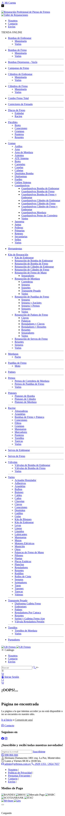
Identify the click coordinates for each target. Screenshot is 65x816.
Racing (18, 116)
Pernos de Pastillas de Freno (29, 384)
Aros (17, 149)
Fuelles (18, 179)
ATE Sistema (21, 158)
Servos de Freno (16, 456)
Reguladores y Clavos (32, 323)
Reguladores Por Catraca (28, 612)
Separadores (27, 275)
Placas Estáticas (23, 561)
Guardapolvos (22, 185)
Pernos (11, 377)
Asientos (19, 155)
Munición (20, 546)
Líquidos (19, 531)
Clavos (25, 317)
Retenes (19, 233)
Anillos (18, 146)
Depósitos (20, 510)
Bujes (18, 125)
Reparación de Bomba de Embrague (34, 260)
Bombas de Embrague (19, 38)
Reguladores (21, 567)
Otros (17, 549)
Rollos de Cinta (23, 576)
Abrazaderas (21, 411)
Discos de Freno (16, 110)
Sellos (18, 239)
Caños (18, 498)
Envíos (11, 661)
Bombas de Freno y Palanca (29, 417)
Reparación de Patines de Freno (31, 314)
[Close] (2, 804)
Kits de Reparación (18, 254)
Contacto (13, 658)
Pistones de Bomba (25, 396)
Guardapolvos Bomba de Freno (37, 191)
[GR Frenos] (16, 647)
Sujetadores (21, 582)
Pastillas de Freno (17, 362)
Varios (18, 44)
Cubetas (19, 170)
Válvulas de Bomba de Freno (30, 468)
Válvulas (12, 462)
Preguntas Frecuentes (19, 775)
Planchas (19, 564)
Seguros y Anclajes (31, 302)
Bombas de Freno (17, 50)
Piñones (19, 555)
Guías (18, 516)
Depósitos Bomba (24, 173)
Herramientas (15, 248)
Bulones (19, 492)
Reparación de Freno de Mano (31, 272)
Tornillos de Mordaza (26, 630)
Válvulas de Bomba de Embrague (32, 465)
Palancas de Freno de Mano (29, 552)
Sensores (26, 308)
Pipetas (18, 558)
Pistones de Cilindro (25, 399)
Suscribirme (39, 751)
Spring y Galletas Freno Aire (30, 618)
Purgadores (14, 639)
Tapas (18, 585)
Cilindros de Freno (18, 86)
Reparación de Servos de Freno (31, 338)
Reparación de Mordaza (27, 278)
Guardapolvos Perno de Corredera (39, 215)
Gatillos (19, 513)
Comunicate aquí (24, 719)
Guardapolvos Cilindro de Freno (38, 203)
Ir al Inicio (6, 719)
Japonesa (19, 221)
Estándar (19, 113)
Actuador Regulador (25, 480)
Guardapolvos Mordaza (33, 212)
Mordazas (13, 353)
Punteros (19, 134)
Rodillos (19, 573)
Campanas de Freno (18, 68)
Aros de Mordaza (24, 152)
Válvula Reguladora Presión (29, 621)
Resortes (19, 137)
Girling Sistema (23, 182)
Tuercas (19, 441)
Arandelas (20, 414)
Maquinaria (21, 41)
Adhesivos (20, 483)
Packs (18, 356)
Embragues (20, 606)
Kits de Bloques (23, 519)
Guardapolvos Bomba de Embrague (40, 188)
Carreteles (20, 164)
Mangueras (20, 429)
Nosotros (13, 655)
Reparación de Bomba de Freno (31, 263)
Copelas (19, 167)
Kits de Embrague (24, 257)
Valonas (19, 594)
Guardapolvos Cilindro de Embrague (40, 200)
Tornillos (19, 438)
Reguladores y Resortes (33, 326)
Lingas (18, 528)
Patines (12, 371)
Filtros (18, 423)
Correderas (27, 281)
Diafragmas (21, 176)
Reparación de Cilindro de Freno (32, 269)
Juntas (18, 224)
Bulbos (18, 489)
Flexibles (13, 122)
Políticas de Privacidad (20, 772)
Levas (18, 525)
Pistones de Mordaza (25, 402)
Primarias (19, 230)
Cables (18, 495)
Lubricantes (21, 534)
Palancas (25, 320)
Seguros (25, 284)
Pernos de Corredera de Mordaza (32, 381)
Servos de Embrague (19, 450)
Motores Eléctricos (24, 543)
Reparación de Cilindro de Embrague (34, 266)
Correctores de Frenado (20, 104)
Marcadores (21, 432)
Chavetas (19, 501)
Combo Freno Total (18, 98)
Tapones (19, 588)
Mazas (18, 540)
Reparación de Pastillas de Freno (32, 296)
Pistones (12, 393)
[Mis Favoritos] (2, 679)
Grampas (19, 131)
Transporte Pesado (31, 290)
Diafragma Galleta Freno (28, 603)
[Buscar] (34, 667)
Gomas (12, 143)
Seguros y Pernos (30, 305)
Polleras (19, 227)
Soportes (25, 287)
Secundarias (21, 236)
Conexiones (21, 128)
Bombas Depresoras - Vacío (22, 62)
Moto (17, 365)
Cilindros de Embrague (20, 74)
